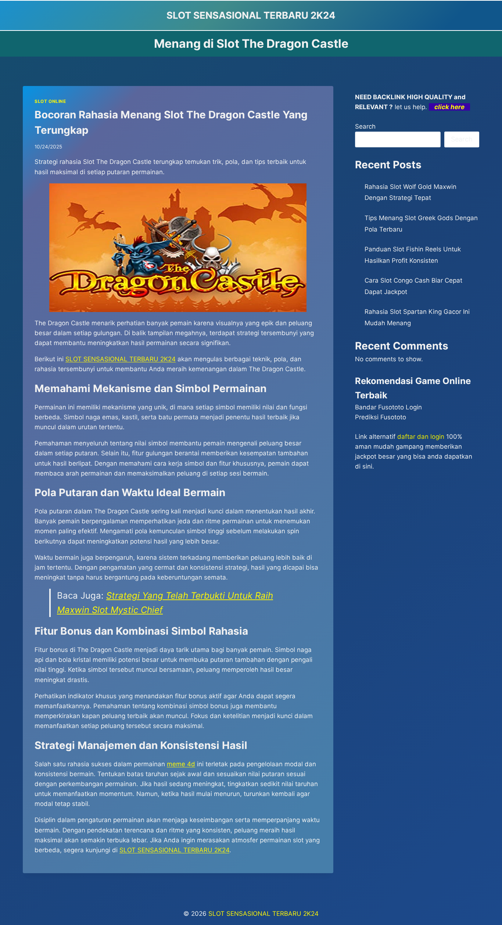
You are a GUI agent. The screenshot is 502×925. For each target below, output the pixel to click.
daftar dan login (420, 436)
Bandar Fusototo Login (388, 407)
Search (365, 126)
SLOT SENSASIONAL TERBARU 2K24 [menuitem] (120, 359)
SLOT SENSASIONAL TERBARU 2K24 (263, 913)
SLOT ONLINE (50, 101)
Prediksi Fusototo (380, 417)
